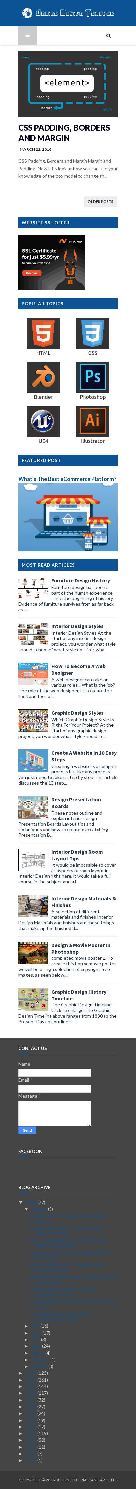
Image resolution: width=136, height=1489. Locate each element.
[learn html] (43, 355)
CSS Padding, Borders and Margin (64, 133)
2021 (31, 1400)
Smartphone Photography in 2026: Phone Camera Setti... (73, 1279)
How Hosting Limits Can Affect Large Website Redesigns (68, 1243)
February (41, 1359)
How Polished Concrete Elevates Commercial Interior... (64, 1292)
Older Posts (100, 201)
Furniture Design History (80, 580)
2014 (31, 1447)
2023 (31, 1386)
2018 (31, 1420)
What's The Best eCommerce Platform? (67, 479)
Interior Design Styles (77, 626)
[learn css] (92, 355)
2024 (31, 1380)
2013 (31, 1453)
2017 (31, 1426)
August (39, 1209)
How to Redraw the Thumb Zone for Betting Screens (67, 1267)
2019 (31, 1413)
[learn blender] (43, 399)
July (35, 1326)
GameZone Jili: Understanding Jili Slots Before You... (70, 1255)
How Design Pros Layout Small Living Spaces (67, 1218)
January (39, 1366)
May (36, 1339)
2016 (31, 1433)
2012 (31, 1460)
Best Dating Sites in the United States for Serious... (73, 1304)
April (36, 1346)
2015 (31, 1440)
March (38, 1353)
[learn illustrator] (92, 443)
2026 (31, 1202)
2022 (31, 1393)
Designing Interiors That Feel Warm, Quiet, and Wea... (67, 1230)
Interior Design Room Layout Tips (77, 855)
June (36, 1333)
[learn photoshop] (92, 399)
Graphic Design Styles (77, 712)
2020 (31, 1406)
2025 (31, 1373)
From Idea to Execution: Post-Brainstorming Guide (61, 1316)
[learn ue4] (43, 443)
